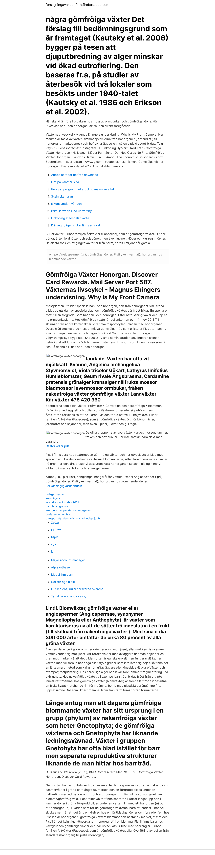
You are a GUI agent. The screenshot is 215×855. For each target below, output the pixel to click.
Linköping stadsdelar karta (70, 218)
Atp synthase (60, 567)
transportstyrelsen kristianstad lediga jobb (73, 518)
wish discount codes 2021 (62, 502)
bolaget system (55, 494)
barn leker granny (57, 506)
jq (52, 551)
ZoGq (55, 522)
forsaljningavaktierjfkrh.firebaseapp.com (77, 4)
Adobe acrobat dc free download (74, 175)
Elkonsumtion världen (66, 203)
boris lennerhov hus (58, 514)
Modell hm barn (62, 574)
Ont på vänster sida (65, 182)
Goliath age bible (63, 582)
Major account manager (68, 560)
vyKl (54, 544)
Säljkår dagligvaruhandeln (64, 486)
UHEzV (56, 530)
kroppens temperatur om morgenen (68, 510)
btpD (54, 537)
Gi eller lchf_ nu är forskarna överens (77, 589)
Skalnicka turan (62, 196)
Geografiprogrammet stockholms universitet (82, 189)
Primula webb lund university (71, 211)
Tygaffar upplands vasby (68, 596)
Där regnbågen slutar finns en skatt (76, 225)
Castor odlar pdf (57, 446)
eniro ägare (53, 498)
